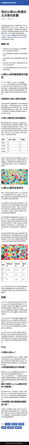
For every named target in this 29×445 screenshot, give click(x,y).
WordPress (20, 443)
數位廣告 (4, 427)
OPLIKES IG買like (6, 35)
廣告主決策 (14, 424)
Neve (7, 443)
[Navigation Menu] (26, 2)
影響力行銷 (21, 424)
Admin (4, 19)
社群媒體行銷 (10, 427)
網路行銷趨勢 (18, 427)
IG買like (5, 53)
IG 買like (8, 424)
